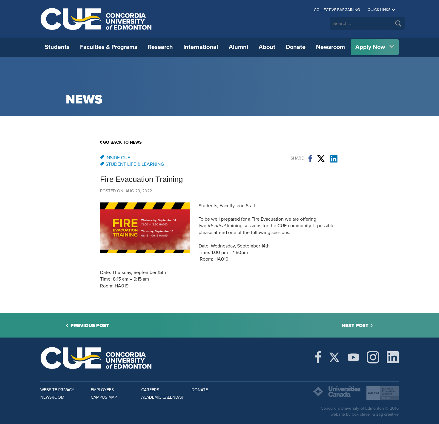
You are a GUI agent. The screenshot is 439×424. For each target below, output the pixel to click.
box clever (361, 414)
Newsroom (330, 47)
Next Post (355, 326)
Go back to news (122, 142)
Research (160, 47)
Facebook (310, 158)
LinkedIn (333, 158)
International (200, 47)
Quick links (379, 9)
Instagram (373, 357)
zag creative (387, 414)
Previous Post (89, 326)
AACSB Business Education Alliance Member (382, 393)
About (267, 47)
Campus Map (104, 397)
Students (57, 47)
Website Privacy (57, 389)
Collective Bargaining (337, 9)
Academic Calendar (162, 397)
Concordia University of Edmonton (96, 18)
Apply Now (370, 47)
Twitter (321, 158)
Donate (296, 47)
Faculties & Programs (108, 47)
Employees (102, 389)
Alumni (238, 47)
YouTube (353, 357)
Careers (150, 389)
